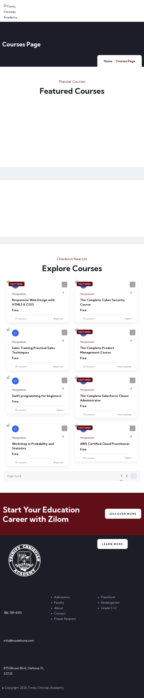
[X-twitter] (78, 689)
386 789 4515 (13, 613)
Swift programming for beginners (37, 396)
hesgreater (19, 294)
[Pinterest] (99, 689)
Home (108, 61)
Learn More (112, 544)
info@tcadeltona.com (19, 640)
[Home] (25, 560)
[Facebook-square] (88, 689)
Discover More (123, 513)
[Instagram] (109, 689)
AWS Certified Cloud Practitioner (105, 444)
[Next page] (133, 476)
